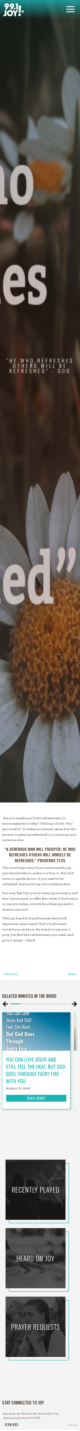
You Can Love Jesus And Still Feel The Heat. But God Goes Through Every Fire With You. (35, 1070)
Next (72, 974)
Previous (10, 974)
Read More (36, 1098)
